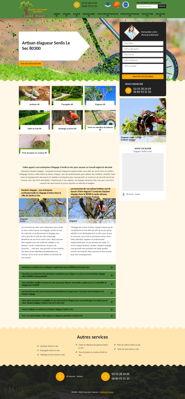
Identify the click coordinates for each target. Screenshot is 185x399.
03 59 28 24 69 (89, 3)
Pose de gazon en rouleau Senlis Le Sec (93, 353)
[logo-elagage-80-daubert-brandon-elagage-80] (33, 9)
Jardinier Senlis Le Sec (49, 346)
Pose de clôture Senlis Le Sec (129, 345)
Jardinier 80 (56, 15)
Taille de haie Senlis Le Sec (128, 349)
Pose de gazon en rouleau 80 (129, 15)
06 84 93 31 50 (89, 6)
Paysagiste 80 (66, 15)
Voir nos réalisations (31, 64)
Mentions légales (107, 392)
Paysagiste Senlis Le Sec (50, 351)
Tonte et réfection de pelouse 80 (107, 15)
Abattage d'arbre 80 (89, 15)
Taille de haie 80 (160, 15)
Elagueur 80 (76, 15)
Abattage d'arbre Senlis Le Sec (52, 355)
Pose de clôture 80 (147, 15)
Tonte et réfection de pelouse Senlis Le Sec (93, 346)
